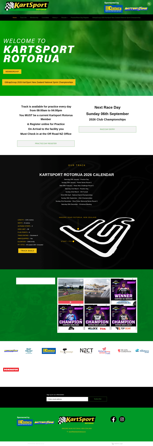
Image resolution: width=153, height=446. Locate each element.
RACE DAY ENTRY (107, 129)
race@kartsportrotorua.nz (77, 431)
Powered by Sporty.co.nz (36, 443)
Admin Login (118, 443)
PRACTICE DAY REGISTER (46, 143)
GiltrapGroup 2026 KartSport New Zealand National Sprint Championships (39, 82)
